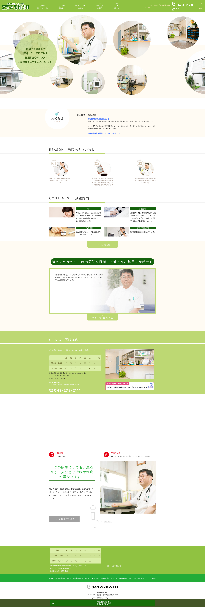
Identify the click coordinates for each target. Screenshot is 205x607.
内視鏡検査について (125, 578)
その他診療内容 (103, 245)
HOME (51, 578)
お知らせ (58, 578)
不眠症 (153, 578)
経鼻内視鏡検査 (143, 228)
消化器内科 (143, 209)
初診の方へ (96, 578)
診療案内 (104, 578)
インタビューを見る (64, 518)
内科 (88, 209)
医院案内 (80, 578)
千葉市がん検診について (142, 578)
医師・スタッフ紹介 (69, 578)
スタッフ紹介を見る (102, 318)
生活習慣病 (88, 228)
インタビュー (112, 578)
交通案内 (88, 578)
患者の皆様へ (92, 115)
